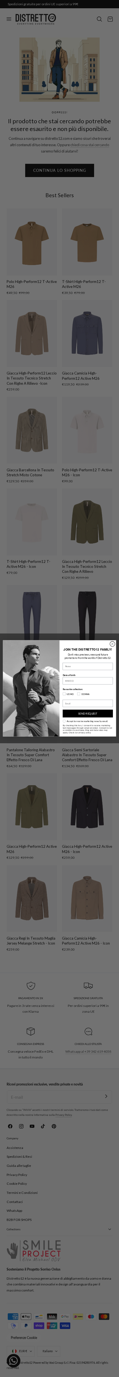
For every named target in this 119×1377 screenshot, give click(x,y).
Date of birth (69, 675)
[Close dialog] (112, 643)
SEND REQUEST (87, 713)
